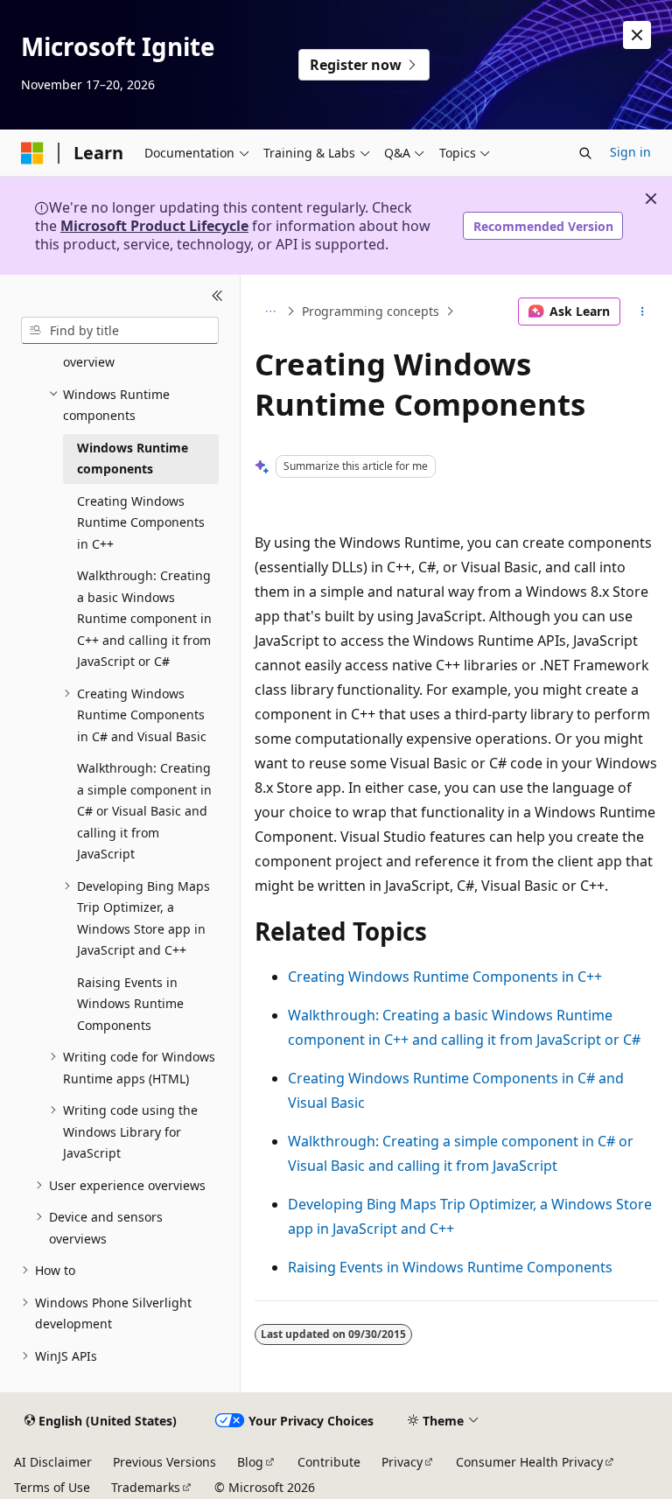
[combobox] (120, 331)
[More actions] (642, 312)
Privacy (402, 1461)
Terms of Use (52, 1487)
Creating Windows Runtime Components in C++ (445, 976)
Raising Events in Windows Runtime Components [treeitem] (130, 1003)
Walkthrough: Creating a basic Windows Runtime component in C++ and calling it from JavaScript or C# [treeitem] (144, 618)
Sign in (630, 152)
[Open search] (585, 153)
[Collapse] (217, 296)
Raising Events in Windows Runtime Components (450, 1267)
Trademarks (145, 1487)
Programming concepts (370, 311)
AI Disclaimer (53, 1461)
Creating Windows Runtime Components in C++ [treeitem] (141, 522)
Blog (250, 1461)
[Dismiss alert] (637, 35)
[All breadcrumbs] (270, 312)
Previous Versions (164, 1461)
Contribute (329, 1461)
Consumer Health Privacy (529, 1461)
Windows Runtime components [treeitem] (132, 458)
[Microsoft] (32, 153)
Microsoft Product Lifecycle (154, 225)
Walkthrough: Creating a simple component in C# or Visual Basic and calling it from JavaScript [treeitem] (144, 811)
